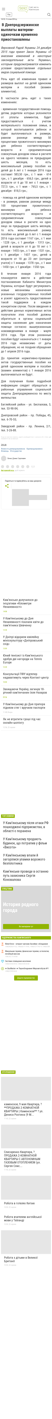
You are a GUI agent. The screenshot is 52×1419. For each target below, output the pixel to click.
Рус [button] (9, 14)
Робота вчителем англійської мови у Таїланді (23, 1218)
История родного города (20, 907)
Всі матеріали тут (26, 926)
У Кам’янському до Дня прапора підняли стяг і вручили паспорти (24, 705)
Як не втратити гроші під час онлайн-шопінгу (22, 720)
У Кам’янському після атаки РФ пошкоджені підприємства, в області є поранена (26, 827)
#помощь (5, 451)
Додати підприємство (26, 978)
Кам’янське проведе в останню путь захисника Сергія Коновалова (25, 875)
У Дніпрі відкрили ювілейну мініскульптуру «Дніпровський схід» (23, 640)
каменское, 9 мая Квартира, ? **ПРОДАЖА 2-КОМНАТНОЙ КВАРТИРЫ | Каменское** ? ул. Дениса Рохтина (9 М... (23, 1109)
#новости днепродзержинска (13, 449)
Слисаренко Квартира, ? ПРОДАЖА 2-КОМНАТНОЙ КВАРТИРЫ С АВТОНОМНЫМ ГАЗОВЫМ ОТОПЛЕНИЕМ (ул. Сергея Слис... (22, 1159)
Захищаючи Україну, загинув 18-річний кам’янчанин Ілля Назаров (25, 690)
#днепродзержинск (35, 449)
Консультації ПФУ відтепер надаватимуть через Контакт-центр (26, 675)
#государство (16, 451)
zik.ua (3, 445)
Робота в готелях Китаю (19, 1203)
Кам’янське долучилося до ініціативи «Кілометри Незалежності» (20, 603)
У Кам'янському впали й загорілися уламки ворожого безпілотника (24, 859)
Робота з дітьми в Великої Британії (20, 1259)
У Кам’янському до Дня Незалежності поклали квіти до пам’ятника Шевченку (23, 622)
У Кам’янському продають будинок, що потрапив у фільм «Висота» (25, 843)
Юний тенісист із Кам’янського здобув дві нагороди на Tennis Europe (23, 659)
